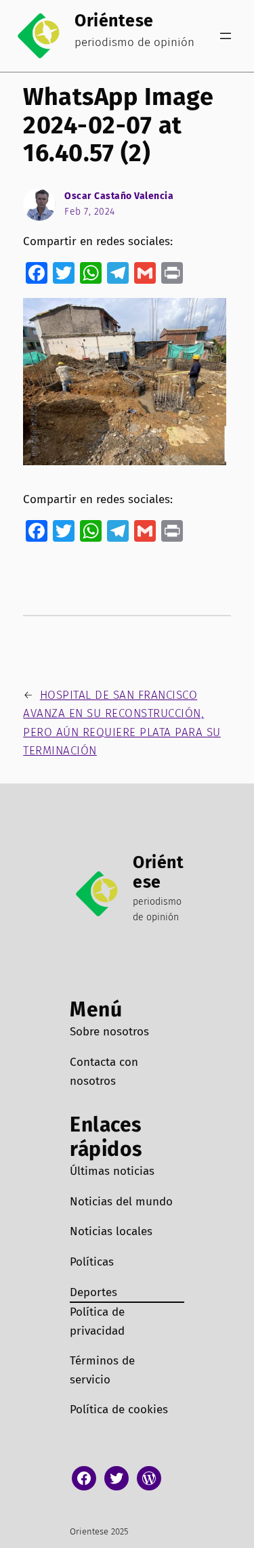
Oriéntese (114, 21)
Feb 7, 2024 (89, 211)
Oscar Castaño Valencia (118, 196)
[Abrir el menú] (225, 36)
